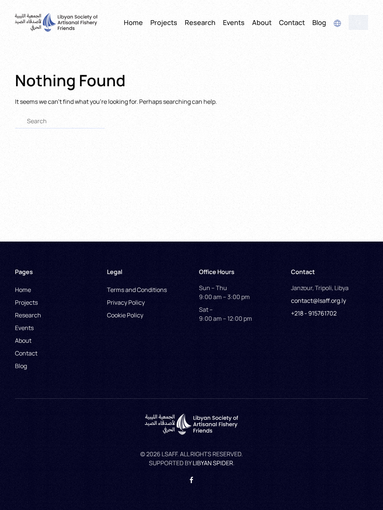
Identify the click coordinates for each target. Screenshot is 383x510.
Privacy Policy (126, 302)
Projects (163, 22)
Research (200, 22)
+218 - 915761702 (314, 313)
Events (24, 328)
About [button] (262, 22)
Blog (319, 22)
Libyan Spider (213, 463)
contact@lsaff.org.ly (318, 300)
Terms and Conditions (137, 290)
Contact (292, 22)
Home (133, 22)
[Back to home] (56, 22)
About (23, 340)
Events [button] (234, 22)
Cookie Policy (125, 315)
